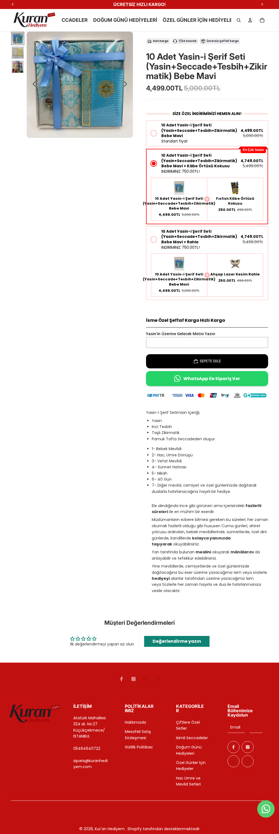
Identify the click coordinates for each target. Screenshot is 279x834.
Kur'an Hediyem (110, 829)
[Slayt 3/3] (18, 67)
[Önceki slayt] (33, 85)
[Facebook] (122, 679)
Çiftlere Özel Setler (188, 725)
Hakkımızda (135, 722)
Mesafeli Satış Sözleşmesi (138, 734)
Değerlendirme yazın (177, 641)
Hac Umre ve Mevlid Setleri (188, 781)
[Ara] (239, 20)
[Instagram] (134, 679)
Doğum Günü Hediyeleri (189, 750)
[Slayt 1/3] (18, 38)
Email (235, 727)
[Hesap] (250, 20)
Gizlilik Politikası (139, 747)
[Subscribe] (256, 727)
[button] (207, 133)
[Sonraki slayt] (127, 85)
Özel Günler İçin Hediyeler (191, 765)
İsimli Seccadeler (192, 738)
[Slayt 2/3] (18, 53)
